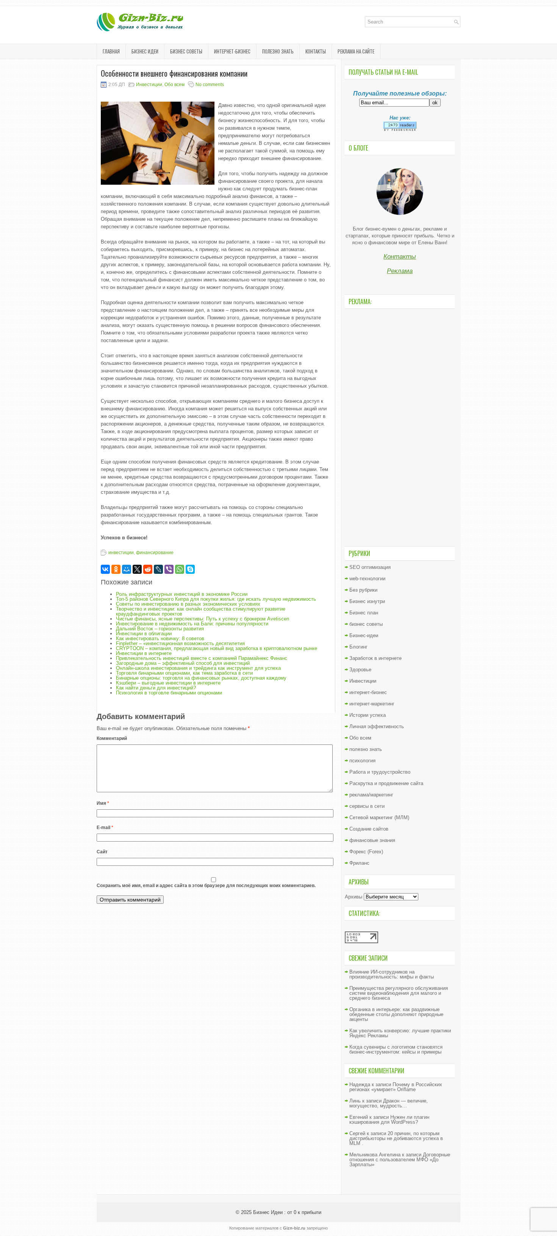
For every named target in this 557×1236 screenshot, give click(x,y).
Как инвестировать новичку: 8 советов (160, 638)
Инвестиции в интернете (144, 653)
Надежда (359, 1084)
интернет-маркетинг (371, 704)
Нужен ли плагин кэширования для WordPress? (389, 1119)
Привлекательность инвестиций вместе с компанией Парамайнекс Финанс (201, 658)
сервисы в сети (367, 806)
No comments (210, 84)
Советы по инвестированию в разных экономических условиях (188, 604)
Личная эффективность (376, 726)
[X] (137, 569)
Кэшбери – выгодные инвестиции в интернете (168, 683)
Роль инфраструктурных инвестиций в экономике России (181, 594)
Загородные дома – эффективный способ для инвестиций (183, 663)
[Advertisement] (400, 426)
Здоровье (360, 669)
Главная (111, 51)
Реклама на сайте (356, 51)
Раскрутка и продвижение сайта (386, 783)
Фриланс (359, 863)
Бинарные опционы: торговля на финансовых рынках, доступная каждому (201, 678)
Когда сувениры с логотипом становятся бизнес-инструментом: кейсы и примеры (396, 1049)
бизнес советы (186, 51)
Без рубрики (363, 590)
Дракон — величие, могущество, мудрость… (388, 1103)
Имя (103, 803)
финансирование (155, 552)
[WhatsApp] (179, 569)
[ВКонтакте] (105, 569)
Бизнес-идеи (363, 635)
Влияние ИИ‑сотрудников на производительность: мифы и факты (391, 974)
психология (362, 760)
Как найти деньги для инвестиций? (156, 688)
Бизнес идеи (144, 51)
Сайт (102, 851)
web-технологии (367, 578)
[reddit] (147, 569)
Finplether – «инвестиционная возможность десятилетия (180, 643)
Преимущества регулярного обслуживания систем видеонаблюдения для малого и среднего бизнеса (398, 993)
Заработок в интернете (375, 658)
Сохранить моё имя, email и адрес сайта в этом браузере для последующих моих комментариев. (206, 885)
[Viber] (169, 569)
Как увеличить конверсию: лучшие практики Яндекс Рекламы (400, 1033)
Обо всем (174, 84)
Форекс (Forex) (366, 851)
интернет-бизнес (232, 51)
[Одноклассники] (115, 569)
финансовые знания (372, 840)
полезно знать (278, 51)
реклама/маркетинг (371, 795)
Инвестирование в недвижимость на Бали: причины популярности (192, 624)
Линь (355, 1101)
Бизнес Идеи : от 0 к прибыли (287, 1212)
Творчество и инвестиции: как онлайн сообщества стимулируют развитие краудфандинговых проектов (200, 611)
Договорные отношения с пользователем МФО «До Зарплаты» (399, 1159)
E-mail (105, 827)
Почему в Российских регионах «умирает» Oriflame (395, 1087)
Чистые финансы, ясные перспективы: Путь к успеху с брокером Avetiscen (202, 619)
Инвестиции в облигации (144, 633)
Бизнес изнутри (367, 601)
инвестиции (121, 552)
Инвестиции (149, 84)
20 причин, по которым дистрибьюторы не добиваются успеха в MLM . (396, 1138)
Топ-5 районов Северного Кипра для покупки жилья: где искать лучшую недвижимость (216, 599)
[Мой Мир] (126, 569)
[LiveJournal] (158, 569)
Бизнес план (363, 613)
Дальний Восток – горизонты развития (160, 628)
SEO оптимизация (370, 567)
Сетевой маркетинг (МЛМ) (379, 817)
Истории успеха (367, 715)
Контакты (315, 51)
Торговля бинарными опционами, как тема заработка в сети (184, 673)
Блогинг (358, 647)
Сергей (357, 1133)
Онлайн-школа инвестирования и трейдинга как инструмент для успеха (198, 668)
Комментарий (112, 738)
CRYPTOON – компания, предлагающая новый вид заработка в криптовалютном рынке (216, 648)
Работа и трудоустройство (379, 772)
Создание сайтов (368, 829)
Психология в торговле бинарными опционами (169, 693)
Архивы (353, 897)
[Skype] (190, 569)
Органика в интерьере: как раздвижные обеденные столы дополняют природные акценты (396, 1014)
